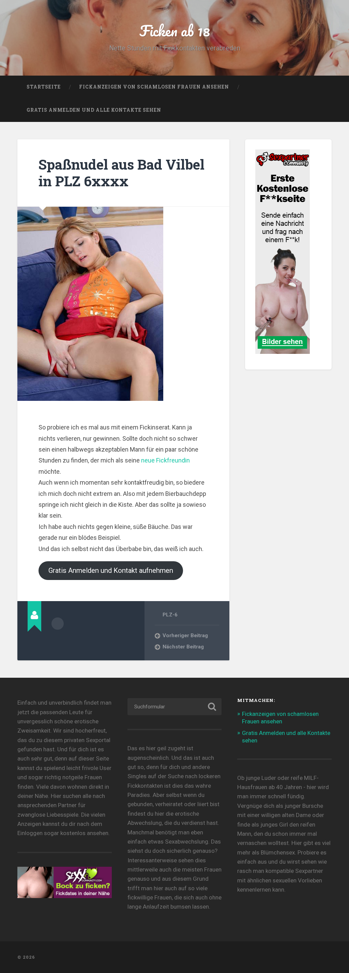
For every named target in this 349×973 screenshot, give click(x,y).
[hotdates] (282, 351)
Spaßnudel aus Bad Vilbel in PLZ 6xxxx (121, 172)
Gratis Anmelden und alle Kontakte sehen (94, 110)
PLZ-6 (170, 615)
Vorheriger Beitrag (185, 635)
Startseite (44, 87)
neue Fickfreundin (165, 460)
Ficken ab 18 (174, 30)
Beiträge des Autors (57, 623)
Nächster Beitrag (183, 647)
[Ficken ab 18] (174, 957)
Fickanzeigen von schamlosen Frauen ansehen (154, 87)
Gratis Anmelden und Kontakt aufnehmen (110, 570)
